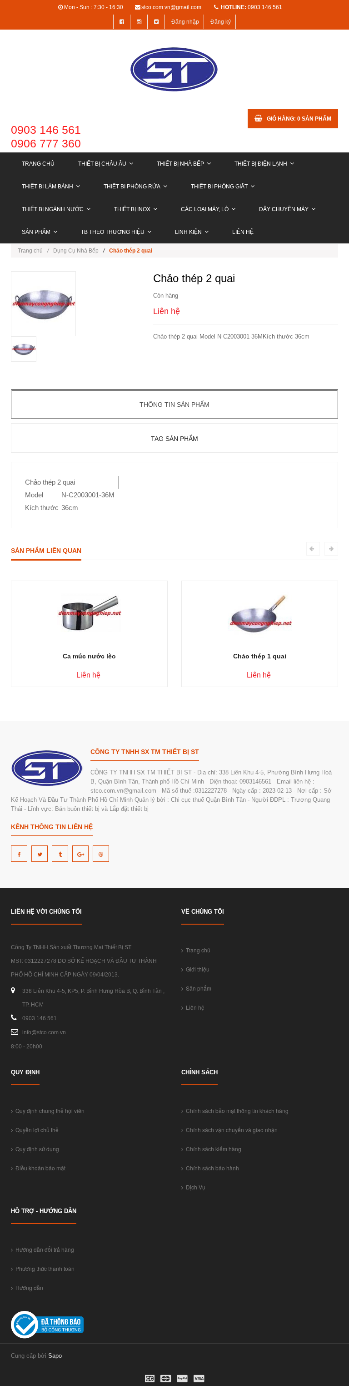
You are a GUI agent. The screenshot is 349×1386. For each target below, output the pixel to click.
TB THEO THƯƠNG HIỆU (113, 232)
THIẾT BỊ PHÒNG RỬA (132, 186)
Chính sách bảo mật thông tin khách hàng (236, 1110)
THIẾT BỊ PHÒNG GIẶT (219, 186)
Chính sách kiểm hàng (212, 1149)
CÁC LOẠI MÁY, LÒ (205, 209)
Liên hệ (243, 232)
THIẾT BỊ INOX (132, 209)
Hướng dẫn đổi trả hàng (43, 1249)
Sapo (55, 1355)
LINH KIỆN (188, 232)
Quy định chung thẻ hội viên (49, 1110)
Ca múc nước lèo (89, 656)
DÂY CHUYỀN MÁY (284, 209)
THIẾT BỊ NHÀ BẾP (180, 164)
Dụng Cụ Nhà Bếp (76, 251)
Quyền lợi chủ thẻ (36, 1129)
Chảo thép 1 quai (259, 656)
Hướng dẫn (28, 1287)
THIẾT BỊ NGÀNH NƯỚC (53, 209)
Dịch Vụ (194, 1187)
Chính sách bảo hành (211, 1168)
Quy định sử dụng (36, 1149)
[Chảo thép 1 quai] (260, 612)
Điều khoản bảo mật (39, 1168)
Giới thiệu (196, 969)
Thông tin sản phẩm (174, 404)
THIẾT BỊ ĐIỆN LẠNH (260, 164)
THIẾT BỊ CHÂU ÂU (102, 164)
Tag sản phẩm (174, 438)
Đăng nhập (185, 22)
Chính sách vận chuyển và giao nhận (230, 1129)
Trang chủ (38, 164)
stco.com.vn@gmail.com (171, 7)
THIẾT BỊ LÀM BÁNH (47, 186)
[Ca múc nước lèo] (89, 612)
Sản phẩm (36, 232)
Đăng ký (220, 22)
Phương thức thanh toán (44, 1268)
